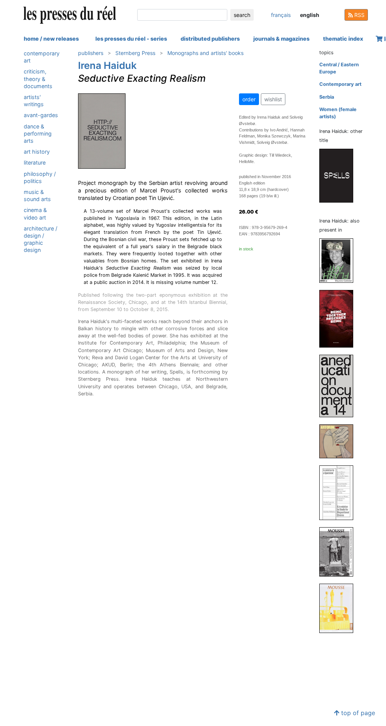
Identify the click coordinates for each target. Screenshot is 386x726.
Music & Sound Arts (37, 195)
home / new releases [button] (51, 38)
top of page (357, 713)
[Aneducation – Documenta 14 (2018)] (339, 385)
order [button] (249, 99)
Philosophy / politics (40, 177)
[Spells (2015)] (339, 175)
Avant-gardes (41, 115)
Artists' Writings (34, 100)
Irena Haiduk (107, 65)
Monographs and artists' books (205, 53)
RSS (359, 15)
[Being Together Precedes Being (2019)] (339, 318)
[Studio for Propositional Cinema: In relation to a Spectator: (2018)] (339, 492)
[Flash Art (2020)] (339, 260)
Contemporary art (42, 57)
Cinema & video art (35, 213)
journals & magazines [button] (281, 38)
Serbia (326, 97)
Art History (37, 151)
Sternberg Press (135, 53)
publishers (90, 53)
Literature (35, 162)
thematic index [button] (343, 38)
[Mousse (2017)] (339, 551)
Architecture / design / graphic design (40, 239)
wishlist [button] (273, 99)
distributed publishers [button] (210, 38)
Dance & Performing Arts (38, 133)
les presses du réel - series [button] (131, 38)
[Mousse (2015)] (339, 608)
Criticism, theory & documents (38, 78)
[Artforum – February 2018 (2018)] (339, 441)
